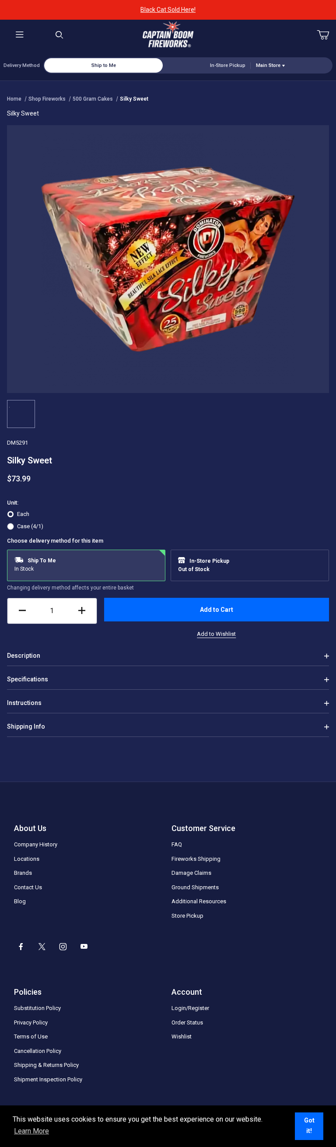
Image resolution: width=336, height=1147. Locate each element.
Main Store (268, 65)
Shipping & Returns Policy (46, 1065)
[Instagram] (63, 947)
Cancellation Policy (37, 1051)
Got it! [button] (309, 1126)
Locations (26, 859)
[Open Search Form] (59, 35)
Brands (23, 873)
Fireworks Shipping (196, 859)
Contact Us (28, 887)
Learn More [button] (31, 1131)
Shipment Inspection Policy (48, 1079)
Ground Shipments (195, 887)
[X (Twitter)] (42, 947)
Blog (20, 901)
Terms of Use (31, 1036)
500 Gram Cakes (93, 99)
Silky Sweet (134, 99)
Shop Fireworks (47, 99)
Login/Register (190, 1008)
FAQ (177, 844)
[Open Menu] (19, 35)
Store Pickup (187, 915)
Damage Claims (191, 873)
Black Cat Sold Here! (168, 9)
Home (14, 99)
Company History (35, 844)
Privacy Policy (31, 1022)
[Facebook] (21, 947)
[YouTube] (84, 947)
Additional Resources (199, 901)
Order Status (187, 1022)
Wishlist (182, 1036)
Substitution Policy (37, 1008)
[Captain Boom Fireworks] (168, 34)
